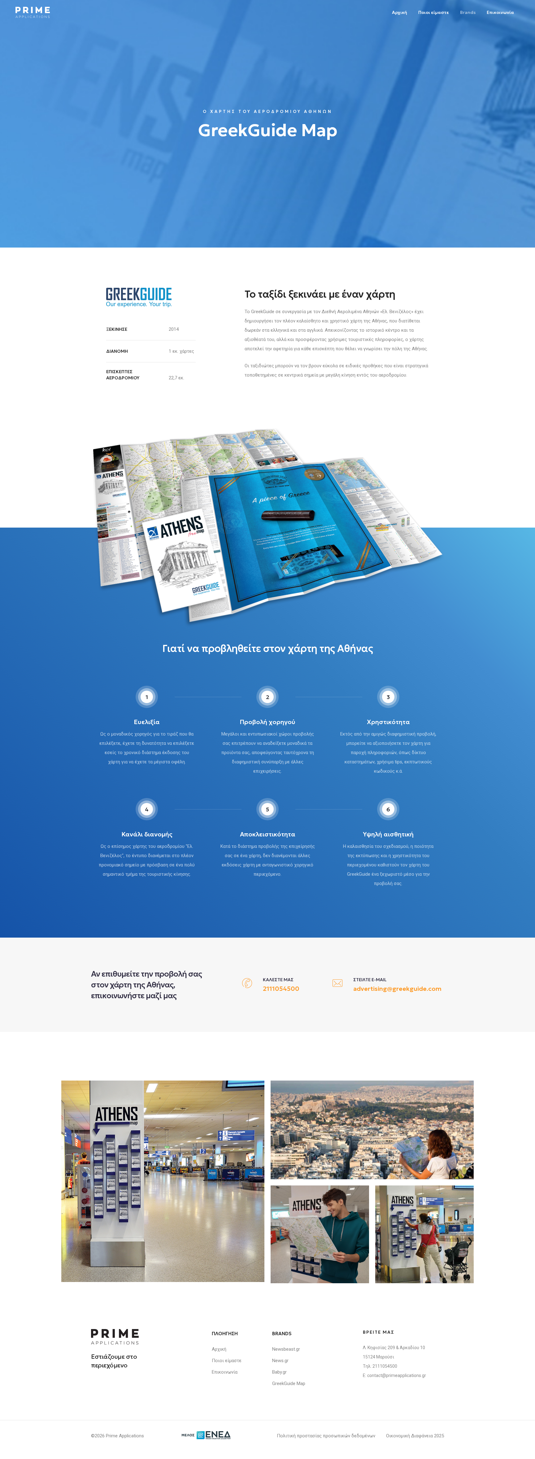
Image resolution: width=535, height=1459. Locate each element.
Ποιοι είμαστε (433, 12)
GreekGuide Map (288, 1383)
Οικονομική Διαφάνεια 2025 (415, 1436)
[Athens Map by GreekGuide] (162, 1181)
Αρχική (399, 12)
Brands (468, 12)
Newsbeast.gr (286, 1349)
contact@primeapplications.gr (396, 1375)
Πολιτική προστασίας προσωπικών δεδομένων (326, 1436)
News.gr (280, 1360)
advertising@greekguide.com (397, 989)
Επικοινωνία (500, 12)
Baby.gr (279, 1372)
